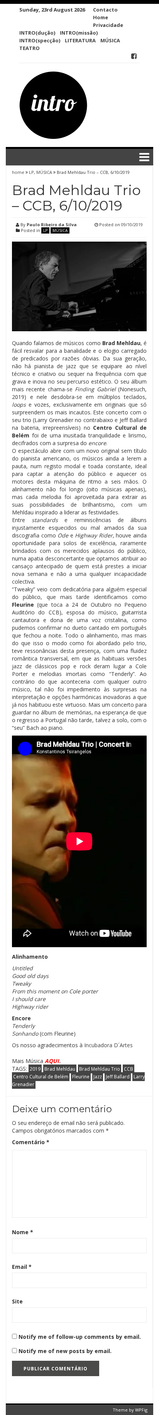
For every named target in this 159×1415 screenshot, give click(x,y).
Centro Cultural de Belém (40, 1076)
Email (22, 1266)
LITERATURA (80, 40)
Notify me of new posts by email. (65, 1351)
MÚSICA (110, 40)
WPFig (141, 1410)
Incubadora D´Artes (108, 1045)
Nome (22, 1232)
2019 (35, 1069)
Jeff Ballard (118, 1076)
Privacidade (108, 25)
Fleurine (81, 1076)
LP (31, 172)
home (18, 172)
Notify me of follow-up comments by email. (80, 1336)
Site (17, 1301)
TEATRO (29, 48)
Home (100, 17)
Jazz (97, 1076)
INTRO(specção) (39, 40)
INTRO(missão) (79, 32)
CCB (128, 1069)
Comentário (30, 1142)
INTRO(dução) (37, 32)
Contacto (105, 9)
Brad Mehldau (59, 1069)
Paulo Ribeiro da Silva (52, 224)
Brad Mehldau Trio (99, 1069)
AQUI (52, 1061)
